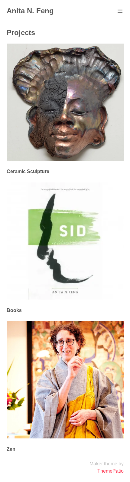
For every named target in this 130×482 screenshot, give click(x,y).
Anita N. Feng (30, 11)
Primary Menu (120, 11)
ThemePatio (110, 471)
